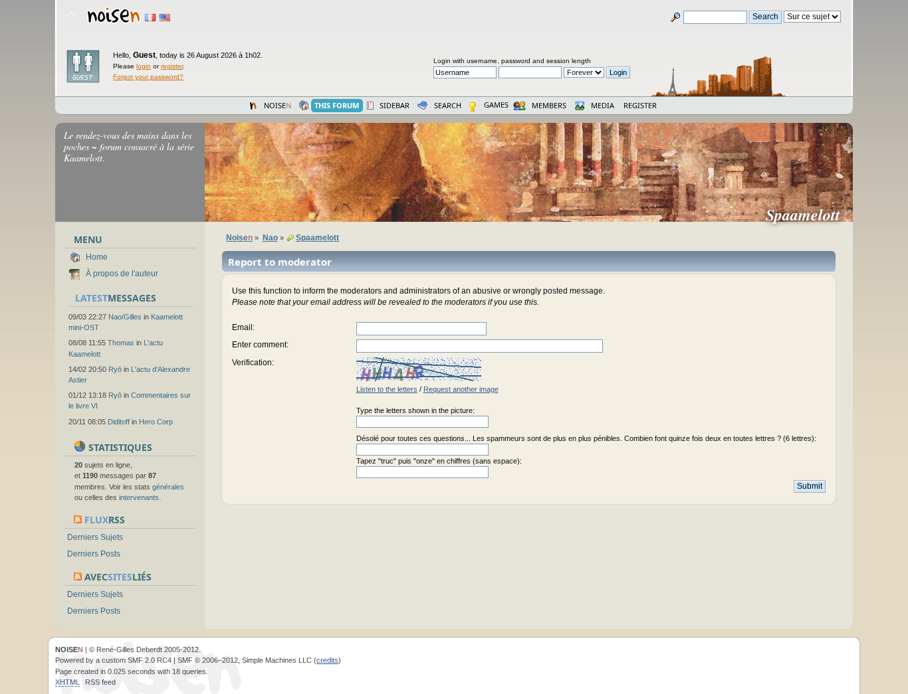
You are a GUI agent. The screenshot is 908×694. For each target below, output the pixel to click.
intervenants (139, 497)
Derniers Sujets (95, 537)
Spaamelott (808, 214)
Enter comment (259, 344)
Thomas (121, 343)
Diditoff (119, 422)
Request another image (461, 389)
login (143, 66)
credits (327, 660)
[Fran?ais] (150, 17)
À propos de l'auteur (122, 273)
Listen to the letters (386, 389)
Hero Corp (156, 422)
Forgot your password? (148, 76)
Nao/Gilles (125, 317)
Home (97, 257)
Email (242, 327)
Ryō (115, 369)
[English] (165, 17)
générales (168, 487)
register (172, 66)
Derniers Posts (93, 554)
